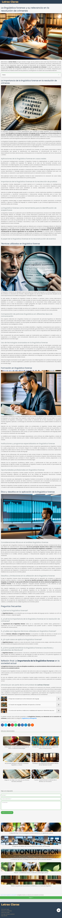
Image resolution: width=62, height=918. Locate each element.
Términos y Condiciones (6, 910)
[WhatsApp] (15, 725)
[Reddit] (32, 725)
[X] (9, 725)
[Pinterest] (12, 725)
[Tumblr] (19, 725)
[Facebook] (2, 725)
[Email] (29, 725)
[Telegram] (25, 725)
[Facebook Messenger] (5, 725)
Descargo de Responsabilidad (7, 914)
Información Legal (5, 909)
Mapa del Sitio (4, 915)
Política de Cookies (5, 912)
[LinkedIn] (22, 725)
